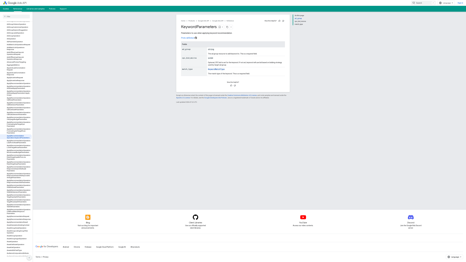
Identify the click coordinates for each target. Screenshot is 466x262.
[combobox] (423, 3)
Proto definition (188, 38)
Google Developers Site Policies (215, 98)
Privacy (45, 257)
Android (66, 247)
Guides (6, 9)
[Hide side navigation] (29, 257)
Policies (52, 9)
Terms (38, 257)
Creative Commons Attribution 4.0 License (242, 95)
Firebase (88, 247)
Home (183, 21)
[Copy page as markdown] (227, 27)
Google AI (122, 247)
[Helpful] (279, 21)
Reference (17, 9)
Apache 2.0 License (183, 98)
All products (135, 247)
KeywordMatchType (216, 69)
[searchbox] (16, 16)
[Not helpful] (283, 21)
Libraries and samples (36, 9)
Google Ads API (203, 21)
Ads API (22, 3)
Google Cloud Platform (105, 247)
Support (63, 9)
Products (191, 21)
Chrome (77, 247)
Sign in (460, 3)
